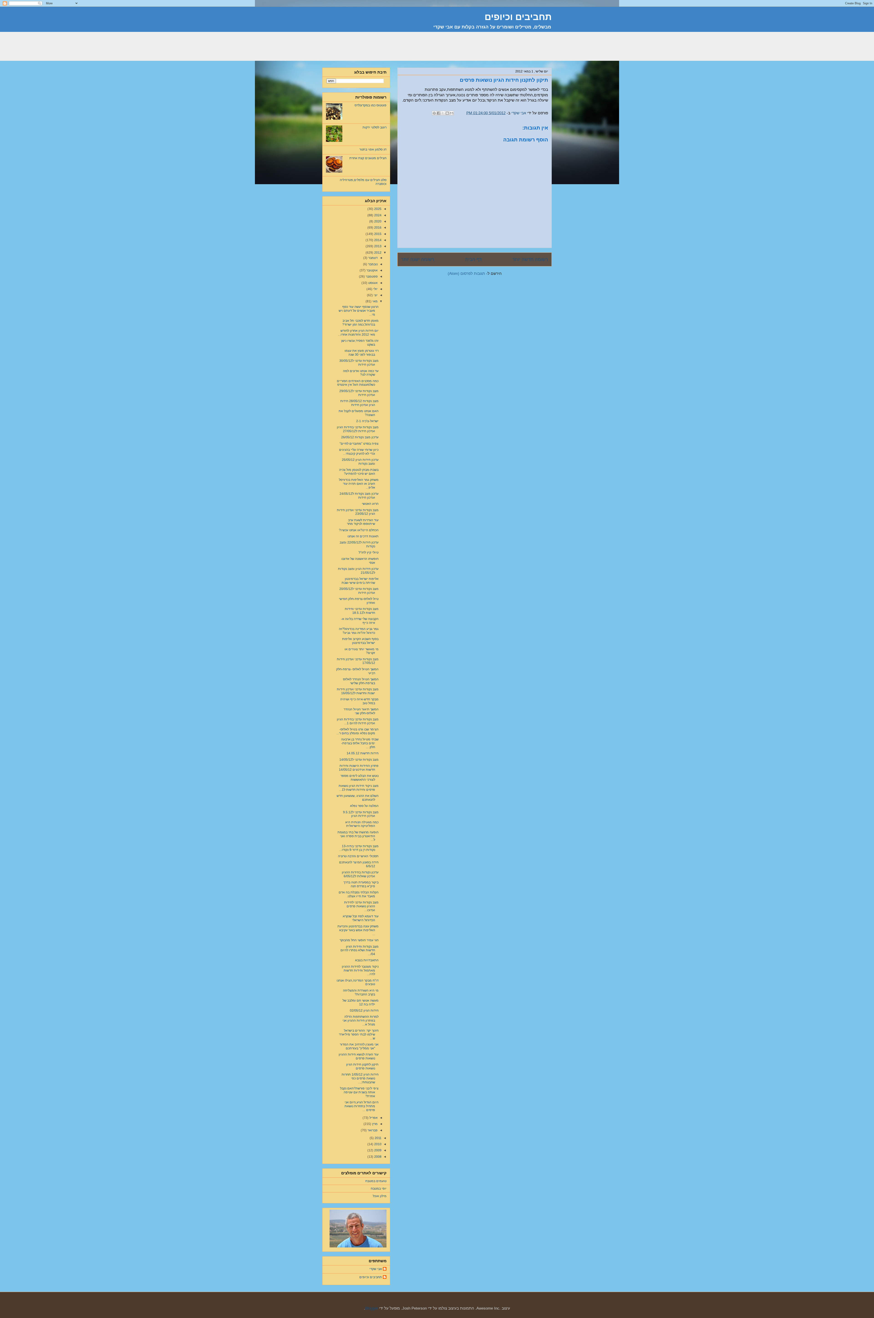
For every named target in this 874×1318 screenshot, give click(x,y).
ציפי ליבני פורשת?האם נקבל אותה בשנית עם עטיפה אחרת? (359, 1092)
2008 (377, 1156)
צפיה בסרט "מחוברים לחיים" (359, 443)
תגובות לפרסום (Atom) (466, 273)
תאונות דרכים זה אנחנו (363, 536)
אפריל (373, 1117)
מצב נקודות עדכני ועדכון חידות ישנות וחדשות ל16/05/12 (358, 691)
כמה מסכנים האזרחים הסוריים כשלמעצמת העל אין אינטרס (358, 383)
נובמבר (372, 264)
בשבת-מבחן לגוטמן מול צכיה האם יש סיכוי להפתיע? (359, 471)
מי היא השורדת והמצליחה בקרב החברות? (361, 992)
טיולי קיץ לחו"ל (369, 552)
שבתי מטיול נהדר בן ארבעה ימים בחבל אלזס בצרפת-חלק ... (360, 743)
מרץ (374, 1124)
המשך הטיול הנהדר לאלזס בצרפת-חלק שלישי (361, 681)
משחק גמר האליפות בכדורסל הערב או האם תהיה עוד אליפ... (359, 483)
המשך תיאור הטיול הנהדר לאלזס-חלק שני (361, 711)
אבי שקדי (375, 1269)
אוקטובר (372, 270)
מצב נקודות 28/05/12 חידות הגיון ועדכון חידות (359, 403)
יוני (375, 295)
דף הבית (473, 259)
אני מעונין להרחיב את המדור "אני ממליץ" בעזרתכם (359, 1046)
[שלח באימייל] (451, 113)
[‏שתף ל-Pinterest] (434, 113)
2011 (377, 1138)
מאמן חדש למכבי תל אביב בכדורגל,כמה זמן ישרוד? (360, 322)
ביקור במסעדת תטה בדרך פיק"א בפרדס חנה (361, 884)
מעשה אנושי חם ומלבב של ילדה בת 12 (361, 1002)
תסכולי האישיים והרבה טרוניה (358, 856)
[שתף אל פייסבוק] (438, 113)
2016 (377, 227)
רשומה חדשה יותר (530, 259)
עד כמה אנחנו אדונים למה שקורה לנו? (361, 373)
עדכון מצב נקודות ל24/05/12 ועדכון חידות (359, 495)
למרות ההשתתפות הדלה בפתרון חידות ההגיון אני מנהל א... (361, 1020)
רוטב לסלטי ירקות (374, 127)
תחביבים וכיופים (370, 1277)
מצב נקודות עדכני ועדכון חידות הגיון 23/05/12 (358, 512)
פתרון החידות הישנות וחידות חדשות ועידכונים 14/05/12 (359, 767)
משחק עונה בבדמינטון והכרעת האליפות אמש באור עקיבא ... (358, 930)
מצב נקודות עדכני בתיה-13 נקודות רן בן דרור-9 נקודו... (359, 848)
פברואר (372, 1130)
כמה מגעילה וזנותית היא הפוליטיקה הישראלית (362, 824)
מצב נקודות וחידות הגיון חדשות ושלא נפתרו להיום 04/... (359, 950)
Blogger (371, 1308)
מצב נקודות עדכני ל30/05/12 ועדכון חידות (359, 362)
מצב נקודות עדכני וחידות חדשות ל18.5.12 (362, 610)
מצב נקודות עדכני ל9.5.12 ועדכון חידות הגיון (361, 814)
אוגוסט (372, 283)
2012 (377, 252)
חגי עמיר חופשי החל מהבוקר (359, 940)
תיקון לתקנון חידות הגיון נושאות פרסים (362, 1066)
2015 (377, 234)
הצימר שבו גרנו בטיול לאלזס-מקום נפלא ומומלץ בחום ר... (357, 731)
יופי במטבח (378, 1188)
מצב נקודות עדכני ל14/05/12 (359, 759)
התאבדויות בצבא (367, 960)
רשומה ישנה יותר (417, 259)
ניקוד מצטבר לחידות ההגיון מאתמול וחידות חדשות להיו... (360, 970)
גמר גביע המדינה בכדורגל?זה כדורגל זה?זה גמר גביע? (359, 631)
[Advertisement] (469, 49)
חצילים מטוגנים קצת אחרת (367, 158)
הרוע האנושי (370, 503)
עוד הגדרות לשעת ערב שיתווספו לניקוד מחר (363, 522)
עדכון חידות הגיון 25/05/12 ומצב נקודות (360, 461)
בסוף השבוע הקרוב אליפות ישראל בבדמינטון (360, 641)
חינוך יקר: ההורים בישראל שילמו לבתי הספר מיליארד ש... (359, 1034)
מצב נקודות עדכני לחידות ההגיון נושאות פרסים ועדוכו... (361, 906)
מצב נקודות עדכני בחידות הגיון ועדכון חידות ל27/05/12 (358, 429)
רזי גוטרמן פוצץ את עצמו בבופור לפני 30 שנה (362, 352)
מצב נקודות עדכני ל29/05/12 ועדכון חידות (359, 393)
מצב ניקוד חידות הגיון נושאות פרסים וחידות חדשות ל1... (359, 787)
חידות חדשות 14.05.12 (363, 753)
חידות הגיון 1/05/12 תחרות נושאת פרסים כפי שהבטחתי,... (360, 1078)
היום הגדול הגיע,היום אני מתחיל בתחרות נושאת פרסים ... (362, 1106)
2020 (377, 221)
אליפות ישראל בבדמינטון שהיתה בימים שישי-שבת (360, 580)
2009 (377, 1150)
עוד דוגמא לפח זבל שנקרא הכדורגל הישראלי (361, 918)
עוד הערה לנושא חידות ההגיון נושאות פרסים (359, 1056)
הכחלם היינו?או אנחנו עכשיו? (359, 530)
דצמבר (372, 258)
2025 (377, 209)
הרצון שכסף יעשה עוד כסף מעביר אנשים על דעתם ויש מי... (359, 310)
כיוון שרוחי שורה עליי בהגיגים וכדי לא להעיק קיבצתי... (359, 451)
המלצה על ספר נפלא (364, 806)
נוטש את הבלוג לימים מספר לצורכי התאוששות (359, 777)
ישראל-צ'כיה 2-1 (367, 421)
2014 (377, 240)
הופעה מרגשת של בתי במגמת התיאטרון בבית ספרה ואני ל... (358, 836)
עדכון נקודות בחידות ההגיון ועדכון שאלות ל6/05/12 (360, 874)
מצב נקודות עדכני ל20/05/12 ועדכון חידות (359, 590)
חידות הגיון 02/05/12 (364, 1010)
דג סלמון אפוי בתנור (372, 149)
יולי (375, 289)
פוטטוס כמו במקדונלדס (370, 105)
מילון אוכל (379, 1196)
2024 (377, 215)
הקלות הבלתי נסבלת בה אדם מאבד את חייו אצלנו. (359, 894)
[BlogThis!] (447, 113)
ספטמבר (371, 276)
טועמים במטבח (375, 1181)
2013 (377, 246)
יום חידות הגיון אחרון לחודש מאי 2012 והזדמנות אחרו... (358, 332)
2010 (377, 1144)
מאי (374, 301)
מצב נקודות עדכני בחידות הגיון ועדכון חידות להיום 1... (358, 721)
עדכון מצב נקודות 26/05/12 (360, 437)
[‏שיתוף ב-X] (443, 113)
